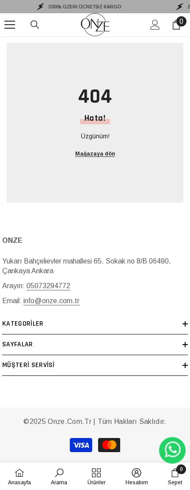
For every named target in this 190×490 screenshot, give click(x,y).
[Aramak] (35, 24)
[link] (59, 476)
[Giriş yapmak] (155, 25)
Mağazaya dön (95, 154)
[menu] (9, 24)
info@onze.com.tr (51, 300)
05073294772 (48, 286)
